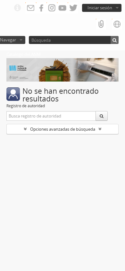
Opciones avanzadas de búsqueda (62, 129)
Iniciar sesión (100, 8)
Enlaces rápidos (17, 8)
